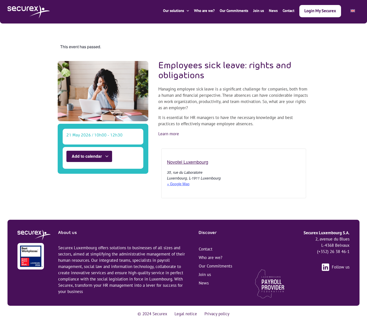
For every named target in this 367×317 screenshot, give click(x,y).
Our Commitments (234, 10)
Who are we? (204, 10)
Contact (288, 10)
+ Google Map (178, 183)
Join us (258, 10)
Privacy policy (216, 313)
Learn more (168, 133)
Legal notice (186, 313)
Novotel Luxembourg (187, 161)
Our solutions (173, 10)
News (273, 10)
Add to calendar (87, 156)
